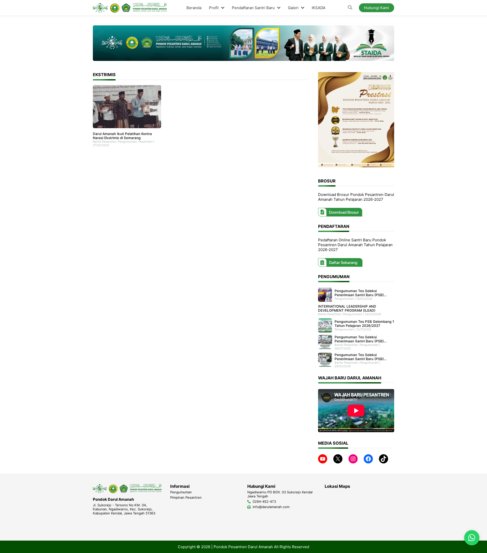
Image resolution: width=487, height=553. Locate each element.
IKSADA (318, 7)
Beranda (193, 7)
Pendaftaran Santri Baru (253, 7)
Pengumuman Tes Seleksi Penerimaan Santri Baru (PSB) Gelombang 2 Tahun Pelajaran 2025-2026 (359, 357)
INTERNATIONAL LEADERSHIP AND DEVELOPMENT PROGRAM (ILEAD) (347, 308)
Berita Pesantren (104, 141)
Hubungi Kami (376, 7)
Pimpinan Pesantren (186, 497)
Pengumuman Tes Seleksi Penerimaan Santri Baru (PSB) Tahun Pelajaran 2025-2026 (359, 339)
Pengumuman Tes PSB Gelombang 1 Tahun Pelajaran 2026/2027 (364, 324)
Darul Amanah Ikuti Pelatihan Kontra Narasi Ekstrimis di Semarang (122, 136)
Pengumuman (127, 141)
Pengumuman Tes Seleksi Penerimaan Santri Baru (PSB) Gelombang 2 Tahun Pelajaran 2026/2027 (359, 293)
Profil (214, 7)
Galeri (293, 7)
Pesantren (145, 141)
